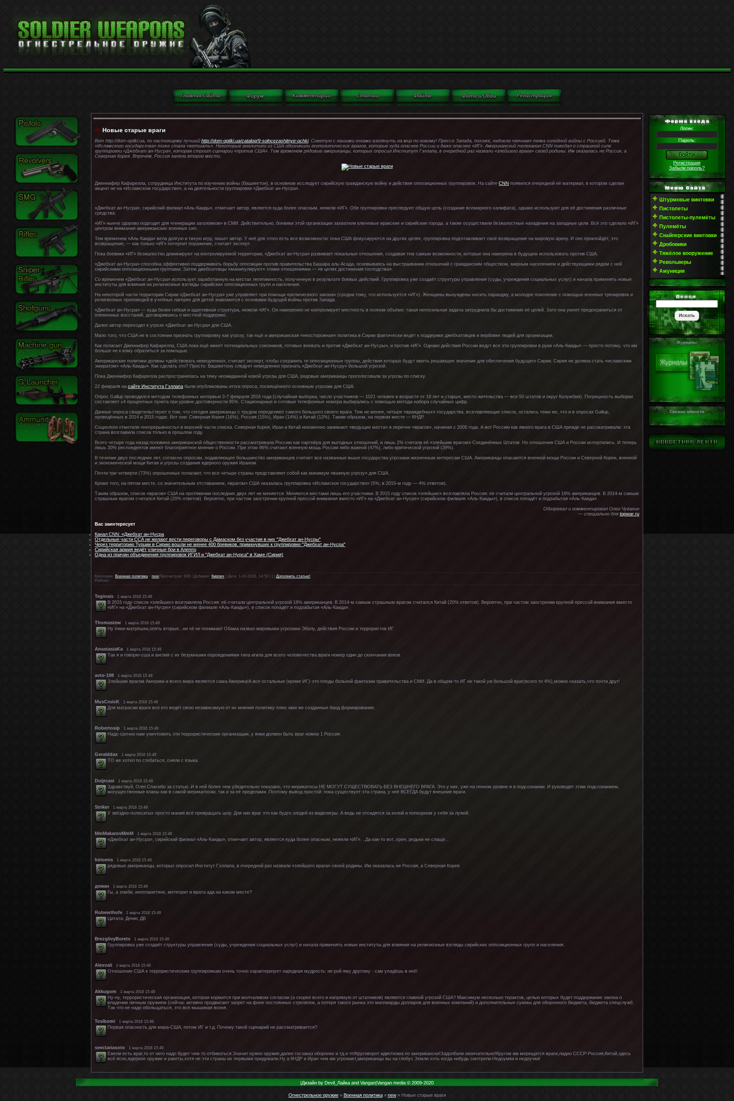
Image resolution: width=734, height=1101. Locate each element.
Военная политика (131, 576)
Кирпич (218, 576)
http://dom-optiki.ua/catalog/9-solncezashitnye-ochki (254, 140)
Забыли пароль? (687, 167)
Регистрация (686, 162)
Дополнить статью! (293, 576)
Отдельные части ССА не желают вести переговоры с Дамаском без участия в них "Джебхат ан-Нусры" (208, 539)
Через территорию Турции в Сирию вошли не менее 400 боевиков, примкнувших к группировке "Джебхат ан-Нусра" (220, 544)
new (155, 576)
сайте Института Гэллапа (155, 386)
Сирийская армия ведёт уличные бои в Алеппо (145, 549)
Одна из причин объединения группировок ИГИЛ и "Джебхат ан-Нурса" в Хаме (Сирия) (189, 554)
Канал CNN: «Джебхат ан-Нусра (129, 534)
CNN (504, 183)
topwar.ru (629, 513)
